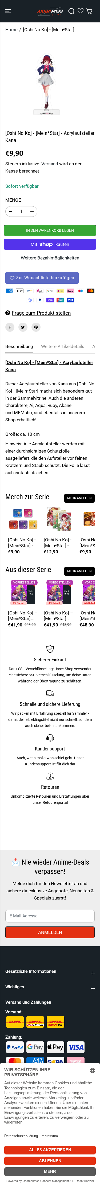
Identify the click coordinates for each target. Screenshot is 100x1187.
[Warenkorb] (89, 11)
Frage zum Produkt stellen (41, 313)
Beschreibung (19, 346)
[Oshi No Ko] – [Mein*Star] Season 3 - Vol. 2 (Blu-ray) (59, 616)
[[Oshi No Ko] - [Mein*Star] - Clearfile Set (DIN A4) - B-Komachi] (59, 519)
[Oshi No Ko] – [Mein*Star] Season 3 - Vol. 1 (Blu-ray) (23, 616)
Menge (13, 200)
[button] (8, 11)
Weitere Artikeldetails (62, 346)
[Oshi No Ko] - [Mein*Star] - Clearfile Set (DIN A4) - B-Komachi (57, 543)
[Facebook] (9, 327)
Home (11, 29)
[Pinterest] (36, 327)
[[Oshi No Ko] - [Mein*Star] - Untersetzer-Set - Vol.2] (23, 519)
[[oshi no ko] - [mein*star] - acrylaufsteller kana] (46, 81)
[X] (22, 327)
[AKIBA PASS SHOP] (50, 11)
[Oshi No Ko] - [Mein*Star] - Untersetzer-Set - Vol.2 (22, 543)
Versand (49, 163)
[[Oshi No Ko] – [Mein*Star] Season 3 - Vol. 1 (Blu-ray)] (23, 592)
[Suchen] (71, 11)
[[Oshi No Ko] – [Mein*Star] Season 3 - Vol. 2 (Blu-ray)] (59, 592)
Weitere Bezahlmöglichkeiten (50, 258)
